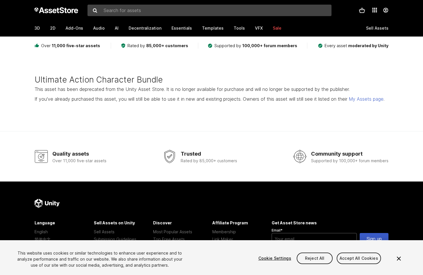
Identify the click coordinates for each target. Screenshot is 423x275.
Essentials (182, 28)
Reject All (314, 258)
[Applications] (374, 10)
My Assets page (366, 99)
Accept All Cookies (359, 258)
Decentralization (145, 28)
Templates (213, 28)
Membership (224, 231)
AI (117, 28)
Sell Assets (104, 231)
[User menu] (385, 10)
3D (37, 28)
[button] (362, 10)
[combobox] (209, 10)
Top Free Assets (169, 239)
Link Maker (222, 239)
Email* (277, 230)
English (41, 231)
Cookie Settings (274, 258)
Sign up (374, 239)
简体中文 (43, 239)
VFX (259, 28)
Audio (99, 28)
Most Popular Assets (172, 231)
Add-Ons (74, 28)
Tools (239, 28)
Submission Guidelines (115, 239)
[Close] (398, 258)
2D (53, 28)
